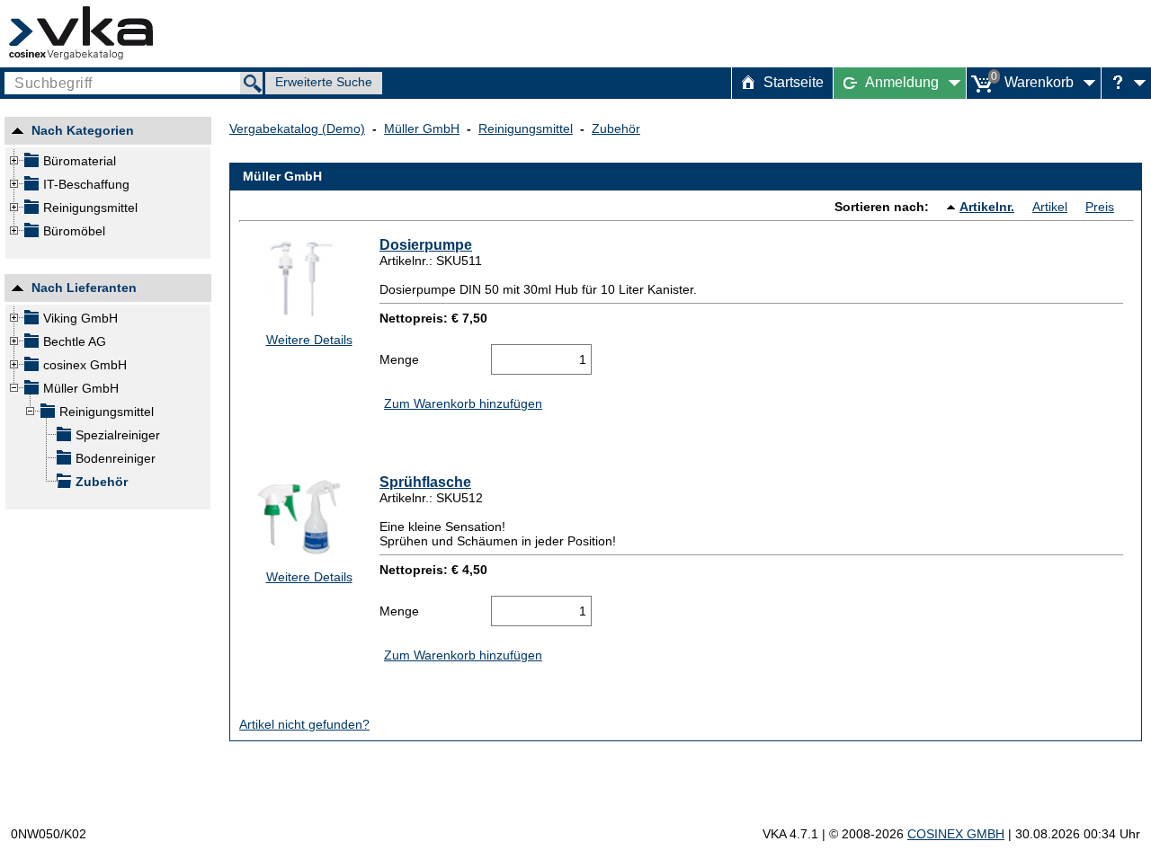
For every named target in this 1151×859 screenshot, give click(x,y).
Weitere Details (309, 339)
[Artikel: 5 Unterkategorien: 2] (31, 233)
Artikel (1049, 206)
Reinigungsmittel (90, 207)
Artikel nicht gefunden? (304, 724)
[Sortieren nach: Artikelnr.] (953, 206)
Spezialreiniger (118, 435)
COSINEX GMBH (955, 834)
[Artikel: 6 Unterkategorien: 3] (31, 163)
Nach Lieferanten (84, 290)
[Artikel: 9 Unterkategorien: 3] (31, 187)
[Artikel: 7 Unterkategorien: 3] (31, 210)
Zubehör (102, 481)
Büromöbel (74, 231)
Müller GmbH (81, 388)
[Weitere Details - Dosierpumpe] (304, 279)
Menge (399, 359)
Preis (1099, 206)
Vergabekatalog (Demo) (297, 128)
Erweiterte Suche (323, 82)
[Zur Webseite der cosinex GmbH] (80, 33)
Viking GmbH (80, 318)
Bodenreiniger (116, 458)
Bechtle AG (74, 341)
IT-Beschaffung (86, 184)
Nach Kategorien (82, 133)
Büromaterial (79, 161)
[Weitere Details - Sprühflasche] (304, 516)
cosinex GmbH (85, 365)
